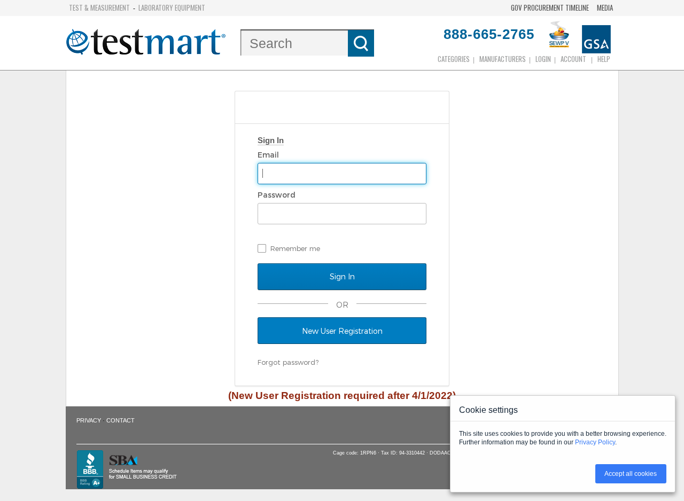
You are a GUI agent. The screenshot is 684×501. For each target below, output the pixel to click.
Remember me (295, 248)
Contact (120, 420)
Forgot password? (288, 362)
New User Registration (342, 330)
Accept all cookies (630, 473)
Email (269, 154)
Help (603, 58)
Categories (454, 58)
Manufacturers (502, 58)
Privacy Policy (595, 442)
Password (278, 194)
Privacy (88, 420)
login (543, 58)
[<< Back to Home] (146, 42)
